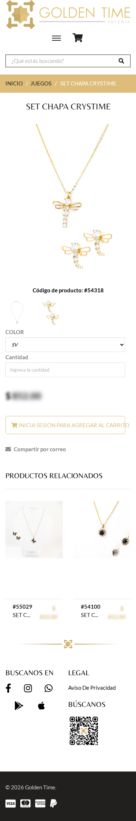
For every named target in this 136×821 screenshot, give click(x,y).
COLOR (14, 332)
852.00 (26, 395)
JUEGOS (40, 83)
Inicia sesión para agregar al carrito (71, 425)
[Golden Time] (68, 14)
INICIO (14, 83)
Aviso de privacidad (92, 687)
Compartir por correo (39, 449)
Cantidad (16, 357)
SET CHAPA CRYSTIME (23, 615)
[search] (121, 60)
